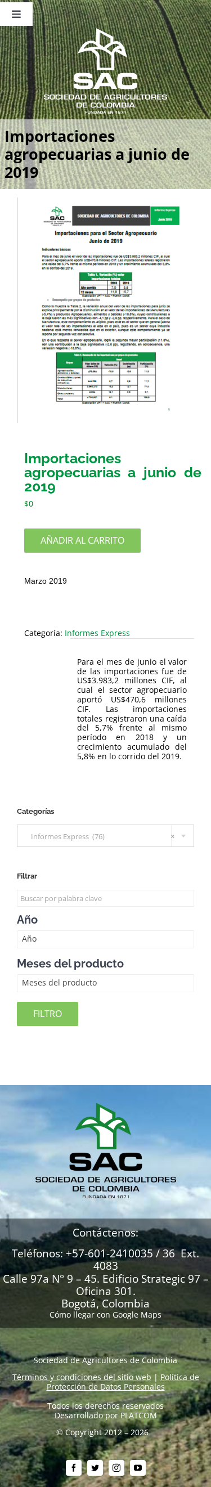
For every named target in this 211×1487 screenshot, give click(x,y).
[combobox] (105, 836)
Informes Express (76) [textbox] (100, 836)
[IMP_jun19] (105, 310)
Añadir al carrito (82, 540)
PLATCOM (138, 1415)
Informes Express (97, 633)
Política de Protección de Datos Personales (123, 1382)
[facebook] (74, 1468)
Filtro (47, 1013)
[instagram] (116, 1468)
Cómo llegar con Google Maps (105, 1314)
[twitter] (95, 1468)
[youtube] (138, 1468)
